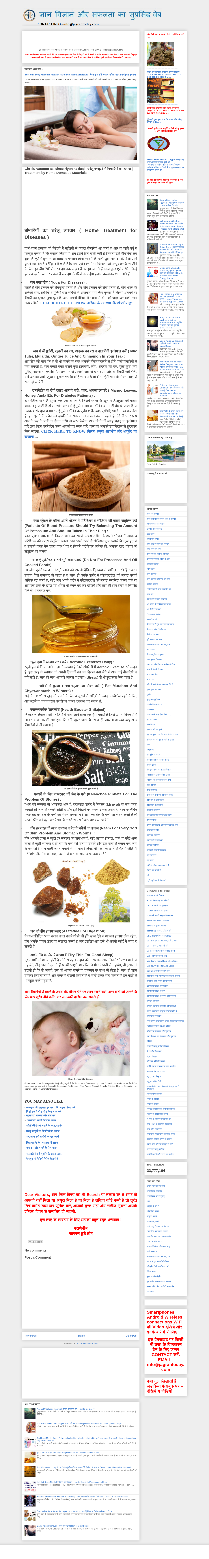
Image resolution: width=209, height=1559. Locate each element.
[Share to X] (35, 1241)
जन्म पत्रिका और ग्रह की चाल (158, 579)
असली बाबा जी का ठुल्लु (155, 1196)
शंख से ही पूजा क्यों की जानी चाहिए (160, 795)
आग (148, 1201)
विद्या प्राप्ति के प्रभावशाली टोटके (42, 1142)
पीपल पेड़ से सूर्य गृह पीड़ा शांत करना (160, 624)
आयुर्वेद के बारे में (153, 1206)
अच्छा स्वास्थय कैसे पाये (156, 1186)
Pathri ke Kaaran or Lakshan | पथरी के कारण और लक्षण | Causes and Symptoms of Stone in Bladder (172, 390)
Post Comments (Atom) (87, 1343)
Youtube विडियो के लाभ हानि (158, 971)
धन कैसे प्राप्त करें (154, 609)
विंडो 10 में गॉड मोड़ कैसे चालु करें (44, 1111)
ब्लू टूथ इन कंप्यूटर (154, 1076)
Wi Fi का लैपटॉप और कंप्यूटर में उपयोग (162, 940)
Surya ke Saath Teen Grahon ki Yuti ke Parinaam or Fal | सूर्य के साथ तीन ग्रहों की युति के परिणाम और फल (171, 322)
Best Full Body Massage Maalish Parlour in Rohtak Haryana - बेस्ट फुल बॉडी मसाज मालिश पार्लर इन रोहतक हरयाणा (80, 74)
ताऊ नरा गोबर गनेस (154, 1241)
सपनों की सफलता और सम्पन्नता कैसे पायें (162, 825)
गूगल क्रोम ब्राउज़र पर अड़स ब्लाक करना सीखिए (165, 1021)
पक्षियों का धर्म (152, 619)
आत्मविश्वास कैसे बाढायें (155, 524)
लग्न (148, 744)
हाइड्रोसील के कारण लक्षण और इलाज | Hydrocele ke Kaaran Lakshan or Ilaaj (68, 1453)
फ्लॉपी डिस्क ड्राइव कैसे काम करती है (161, 1066)
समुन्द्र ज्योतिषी (153, 845)
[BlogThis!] (32, 1241)
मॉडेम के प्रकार (153, 1104)
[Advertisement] (80, 39)
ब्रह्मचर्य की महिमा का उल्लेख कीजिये (161, 664)
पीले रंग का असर (153, 634)
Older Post (131, 1335)
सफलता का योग (153, 830)
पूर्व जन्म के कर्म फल (154, 639)
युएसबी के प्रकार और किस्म (157, 1114)
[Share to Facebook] (38, 1241)
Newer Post (30, 1335)
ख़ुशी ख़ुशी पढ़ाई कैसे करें (156, 880)
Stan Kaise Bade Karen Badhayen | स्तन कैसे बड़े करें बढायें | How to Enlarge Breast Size (74, 1511)
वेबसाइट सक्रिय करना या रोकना (159, 1139)
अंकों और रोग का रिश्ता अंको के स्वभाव (161, 519)
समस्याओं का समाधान (155, 840)
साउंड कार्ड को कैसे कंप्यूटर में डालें (160, 1144)
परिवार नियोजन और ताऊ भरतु (158, 1246)
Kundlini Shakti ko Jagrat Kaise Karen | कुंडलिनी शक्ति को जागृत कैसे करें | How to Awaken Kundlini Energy (172, 248)
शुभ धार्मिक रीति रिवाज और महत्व (159, 815)
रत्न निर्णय (151, 724)
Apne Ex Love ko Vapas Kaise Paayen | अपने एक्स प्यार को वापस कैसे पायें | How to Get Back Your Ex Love (172, 365)
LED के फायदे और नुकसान (157, 905)
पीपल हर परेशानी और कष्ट (157, 629)
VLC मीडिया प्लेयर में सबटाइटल (159, 936)
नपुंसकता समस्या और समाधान (40, 1115)
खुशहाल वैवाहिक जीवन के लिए (158, 559)
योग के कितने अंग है (154, 704)
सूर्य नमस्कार (151, 855)
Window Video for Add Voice (160, 966)
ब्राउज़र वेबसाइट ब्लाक (155, 1071)
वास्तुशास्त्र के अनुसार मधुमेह (158, 760)
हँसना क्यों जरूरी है (154, 870)
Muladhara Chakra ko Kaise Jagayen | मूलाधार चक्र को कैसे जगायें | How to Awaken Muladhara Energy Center (171, 273)
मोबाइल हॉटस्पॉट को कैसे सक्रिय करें (161, 1109)
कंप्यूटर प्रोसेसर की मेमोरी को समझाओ (161, 1006)
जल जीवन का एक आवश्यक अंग (159, 1236)
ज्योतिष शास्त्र (152, 584)
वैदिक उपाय (151, 765)
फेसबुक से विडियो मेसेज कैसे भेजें (42, 1158)
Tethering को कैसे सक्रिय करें (159, 930)
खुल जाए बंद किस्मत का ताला (158, 554)
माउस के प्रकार (153, 1099)
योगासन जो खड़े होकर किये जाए (159, 714)
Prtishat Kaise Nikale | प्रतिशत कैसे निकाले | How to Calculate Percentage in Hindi (72, 1482)
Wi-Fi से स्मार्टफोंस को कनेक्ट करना (161, 951)
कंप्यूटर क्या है (152, 1216)
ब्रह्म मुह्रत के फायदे (154, 659)
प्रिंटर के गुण (152, 1056)
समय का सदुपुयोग (153, 835)
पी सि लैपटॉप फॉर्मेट (154, 1051)
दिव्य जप (150, 594)
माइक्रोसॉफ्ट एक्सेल (154, 1094)
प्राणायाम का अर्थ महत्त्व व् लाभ (158, 644)
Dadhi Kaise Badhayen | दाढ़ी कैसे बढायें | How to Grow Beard (62, 1526)
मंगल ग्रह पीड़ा (152, 674)
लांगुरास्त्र (150, 749)
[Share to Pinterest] (41, 1241)
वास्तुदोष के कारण (153, 754)
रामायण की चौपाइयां (154, 729)
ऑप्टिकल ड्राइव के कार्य (156, 991)
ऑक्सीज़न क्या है (153, 1211)
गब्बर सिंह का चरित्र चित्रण (157, 1231)
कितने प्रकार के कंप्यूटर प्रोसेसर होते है (162, 1011)
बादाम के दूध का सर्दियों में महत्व (158, 1261)
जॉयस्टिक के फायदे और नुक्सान (159, 1031)
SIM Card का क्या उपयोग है (158, 920)
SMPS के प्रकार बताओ (156, 925)
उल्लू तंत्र (150, 534)
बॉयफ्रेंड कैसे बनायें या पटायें (157, 1266)
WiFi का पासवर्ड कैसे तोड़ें (157, 956)
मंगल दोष (150, 679)
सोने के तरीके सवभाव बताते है (158, 865)
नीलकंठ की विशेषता (154, 614)
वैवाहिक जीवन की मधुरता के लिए (159, 769)
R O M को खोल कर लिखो (157, 910)
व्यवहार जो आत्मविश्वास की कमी (159, 780)
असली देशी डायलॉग (154, 1191)
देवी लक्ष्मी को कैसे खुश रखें (157, 599)
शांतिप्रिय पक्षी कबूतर (155, 805)
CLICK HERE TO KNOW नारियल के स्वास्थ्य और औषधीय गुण (87, 302)
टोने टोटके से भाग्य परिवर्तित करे (159, 589)
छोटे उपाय (151, 569)
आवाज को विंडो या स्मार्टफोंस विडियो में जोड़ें (163, 976)
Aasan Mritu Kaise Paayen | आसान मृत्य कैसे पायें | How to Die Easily (66, 1409)
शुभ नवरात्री (151, 820)
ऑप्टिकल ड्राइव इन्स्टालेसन (157, 986)
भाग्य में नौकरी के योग (155, 669)
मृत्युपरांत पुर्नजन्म (153, 699)
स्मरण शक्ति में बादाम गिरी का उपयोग (160, 1286)
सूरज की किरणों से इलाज (156, 850)
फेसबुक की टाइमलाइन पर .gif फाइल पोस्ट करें (50, 1107)
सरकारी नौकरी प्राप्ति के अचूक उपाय (44, 1153)
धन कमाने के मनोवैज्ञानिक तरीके (159, 604)
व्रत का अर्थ (151, 785)
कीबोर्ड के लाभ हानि (154, 1016)
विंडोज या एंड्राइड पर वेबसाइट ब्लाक (161, 1134)
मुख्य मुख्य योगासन (154, 689)
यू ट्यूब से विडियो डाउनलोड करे (159, 1119)
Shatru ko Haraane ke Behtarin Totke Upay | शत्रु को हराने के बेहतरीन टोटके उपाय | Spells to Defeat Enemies (82, 1496)
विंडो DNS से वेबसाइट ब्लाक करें (159, 1124)
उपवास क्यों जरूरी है (154, 529)
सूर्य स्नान (150, 860)
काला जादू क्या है (153, 539)
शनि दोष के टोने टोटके (155, 800)
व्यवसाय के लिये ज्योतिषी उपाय (158, 775)
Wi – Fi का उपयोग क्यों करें (157, 945)
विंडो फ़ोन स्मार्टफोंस (154, 1129)
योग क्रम (150, 709)
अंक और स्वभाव (153, 514)
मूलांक (149, 694)
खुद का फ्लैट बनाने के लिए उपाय (41, 1147)
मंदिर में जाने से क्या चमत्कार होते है (160, 684)
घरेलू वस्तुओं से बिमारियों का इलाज (43, 1131)
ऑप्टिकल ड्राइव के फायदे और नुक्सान (161, 996)
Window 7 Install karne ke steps (162, 961)
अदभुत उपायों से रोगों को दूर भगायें (42, 1136)
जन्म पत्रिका (151, 574)
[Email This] (29, 1241)
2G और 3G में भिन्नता (155, 895)
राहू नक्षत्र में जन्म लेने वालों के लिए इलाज (162, 734)
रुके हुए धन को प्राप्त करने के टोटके (160, 739)
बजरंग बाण (151, 649)
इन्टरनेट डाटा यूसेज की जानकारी (159, 981)
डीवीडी (149, 1041)
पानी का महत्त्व (152, 1251)
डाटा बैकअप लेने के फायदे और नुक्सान (161, 1036)
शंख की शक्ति (152, 790)
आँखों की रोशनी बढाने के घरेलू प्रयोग (44, 1125)
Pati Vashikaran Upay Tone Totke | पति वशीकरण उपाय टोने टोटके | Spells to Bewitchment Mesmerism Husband (84, 1467)
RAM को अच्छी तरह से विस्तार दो (160, 915)
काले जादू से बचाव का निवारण (158, 544)
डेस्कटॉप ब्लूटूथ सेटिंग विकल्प (158, 1046)
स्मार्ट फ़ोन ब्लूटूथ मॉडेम (155, 1149)
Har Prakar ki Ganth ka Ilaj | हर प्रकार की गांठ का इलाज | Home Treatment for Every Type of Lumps (79, 1423)
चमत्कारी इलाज (153, 564)
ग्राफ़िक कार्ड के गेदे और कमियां (158, 1026)
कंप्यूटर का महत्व (153, 1001)
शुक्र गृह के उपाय (153, 810)
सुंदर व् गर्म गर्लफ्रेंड (154, 1276)
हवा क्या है (151, 1291)
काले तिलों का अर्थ (153, 549)
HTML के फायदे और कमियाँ (157, 900)
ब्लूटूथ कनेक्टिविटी (154, 1081)
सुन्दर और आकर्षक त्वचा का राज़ (159, 1281)
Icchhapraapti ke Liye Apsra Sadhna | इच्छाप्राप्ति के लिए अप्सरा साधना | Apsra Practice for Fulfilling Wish (172, 225)
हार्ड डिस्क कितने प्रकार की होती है (160, 1154)
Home (81, 1335)
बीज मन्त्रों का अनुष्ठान (155, 654)
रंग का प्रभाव (152, 719)
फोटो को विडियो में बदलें (156, 1061)
